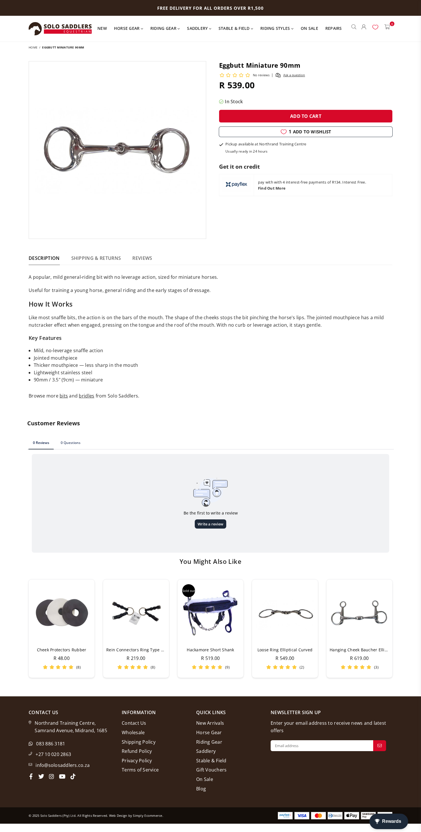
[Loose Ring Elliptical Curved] (285, 612)
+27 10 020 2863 (53, 754)
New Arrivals (210, 723)
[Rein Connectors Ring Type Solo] (136, 612)
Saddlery (198, 28)
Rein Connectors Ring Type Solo (137, 649)
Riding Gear (164, 28)
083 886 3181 (50, 744)
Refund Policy (137, 751)
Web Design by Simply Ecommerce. (136, 815)
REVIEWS (142, 258)
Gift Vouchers (211, 770)
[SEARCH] (354, 28)
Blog (201, 789)
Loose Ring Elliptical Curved (284, 649)
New (102, 28)
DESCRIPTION (44, 258)
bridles (86, 396)
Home (33, 47)
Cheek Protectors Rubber (61, 649)
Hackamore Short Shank (210, 649)
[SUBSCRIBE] (379, 745)
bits (64, 396)
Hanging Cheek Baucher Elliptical (363, 649)
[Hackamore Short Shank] (210, 612)
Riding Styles (275, 28)
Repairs (333, 28)
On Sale (309, 28)
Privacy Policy (137, 760)
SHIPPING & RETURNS (96, 258)
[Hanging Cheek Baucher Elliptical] (359, 612)
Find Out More (272, 188)
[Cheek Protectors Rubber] (61, 612)
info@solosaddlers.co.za (63, 765)
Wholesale (133, 732)
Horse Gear (127, 28)
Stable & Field (235, 28)
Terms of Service (140, 770)
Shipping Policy (139, 742)
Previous (21, 628)
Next (400, 628)
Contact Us (134, 723)
